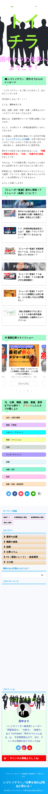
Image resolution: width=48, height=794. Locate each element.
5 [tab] (31, 391)
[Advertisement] (24, 610)
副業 (8, 547)
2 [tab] (20, 391)
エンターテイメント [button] (14, 454)
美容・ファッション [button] (14, 440)
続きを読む (24, 383)
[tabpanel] (24, 366)
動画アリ (7, 517)
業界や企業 (11, 537)
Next (44, 368)
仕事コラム (11, 552)
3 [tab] (24, 391)
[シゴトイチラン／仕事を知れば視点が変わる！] (27, 493)
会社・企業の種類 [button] (13, 417)
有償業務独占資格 (20, 517)
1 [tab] (16, 391)
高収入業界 (8, 523)
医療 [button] (8, 462)
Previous (4, 368)
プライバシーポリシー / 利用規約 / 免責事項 (20, 774)
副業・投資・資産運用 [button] (14, 484)
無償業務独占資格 (37, 517)
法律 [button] (8, 447)
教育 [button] (8, 477)
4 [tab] (27, 391)
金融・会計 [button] (10, 469)
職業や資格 (11, 542)
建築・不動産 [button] (11, 425)
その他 (9, 562)
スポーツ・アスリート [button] (14, 432)
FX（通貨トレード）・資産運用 (22, 557)
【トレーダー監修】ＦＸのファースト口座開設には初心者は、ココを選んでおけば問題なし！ (24, 371)
